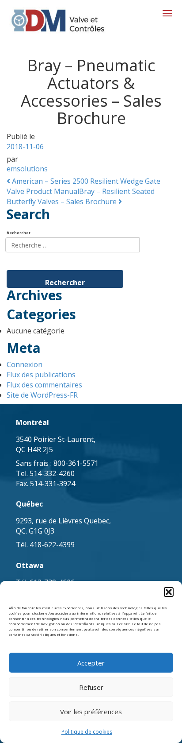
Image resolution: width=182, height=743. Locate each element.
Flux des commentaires (44, 385)
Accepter (91, 662)
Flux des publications (41, 374)
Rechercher (18, 232)
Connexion (24, 364)
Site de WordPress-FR (42, 395)
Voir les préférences (91, 711)
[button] (168, 592)
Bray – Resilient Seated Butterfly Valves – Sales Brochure (81, 196)
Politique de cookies (86, 731)
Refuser (91, 687)
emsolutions (27, 169)
